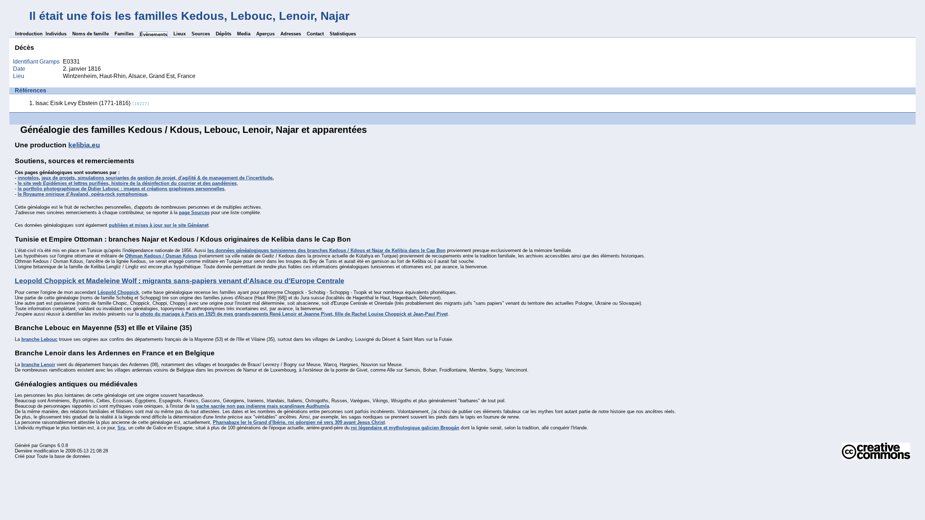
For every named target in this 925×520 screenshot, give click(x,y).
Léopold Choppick (118, 292)
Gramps (47, 445)
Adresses (290, 33)
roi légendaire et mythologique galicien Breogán (405, 427)
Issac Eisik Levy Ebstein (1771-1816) (92, 103)
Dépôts (223, 33)
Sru (121, 427)
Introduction (29, 33)
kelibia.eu (84, 145)
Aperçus (265, 33)
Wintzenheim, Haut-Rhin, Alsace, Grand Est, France (129, 76)
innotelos (28, 178)
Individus (56, 33)
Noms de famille (90, 33)
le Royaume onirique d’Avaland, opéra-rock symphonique (82, 194)
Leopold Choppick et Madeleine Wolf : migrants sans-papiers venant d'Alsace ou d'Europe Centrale (179, 281)
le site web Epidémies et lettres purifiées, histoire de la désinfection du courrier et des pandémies (127, 183)
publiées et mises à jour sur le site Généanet (158, 225)
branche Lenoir (38, 364)
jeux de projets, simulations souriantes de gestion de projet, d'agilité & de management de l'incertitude (157, 178)
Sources (201, 33)
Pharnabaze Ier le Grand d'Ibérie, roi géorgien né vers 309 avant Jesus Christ (299, 422)
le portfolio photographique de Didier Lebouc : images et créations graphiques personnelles (121, 188)
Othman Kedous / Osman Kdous (161, 256)
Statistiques (343, 33)
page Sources (194, 212)
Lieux (179, 33)
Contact (315, 33)
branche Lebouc (39, 339)
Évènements (153, 34)
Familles (124, 33)
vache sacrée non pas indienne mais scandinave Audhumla (262, 406)
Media (243, 33)
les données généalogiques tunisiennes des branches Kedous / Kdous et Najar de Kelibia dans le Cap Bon (326, 250)
